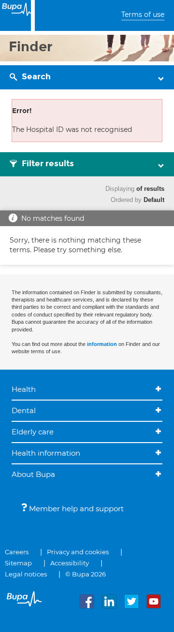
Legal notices (26, 574)
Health (24, 389)
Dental (24, 410)
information (102, 344)
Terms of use (142, 14)
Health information (46, 453)
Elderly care (33, 431)
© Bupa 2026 (85, 574)
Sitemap (18, 563)
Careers (17, 552)
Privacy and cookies (78, 552)
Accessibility (69, 563)
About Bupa (33, 474)
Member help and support (75, 508)
